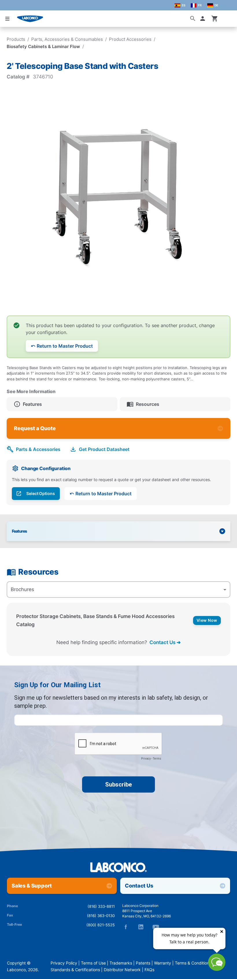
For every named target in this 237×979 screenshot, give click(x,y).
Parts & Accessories (38, 449)
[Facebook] (125, 926)
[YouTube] (155, 926)
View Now (207, 620)
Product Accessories (130, 39)
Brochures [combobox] (22, 589)
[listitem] (62, 404)
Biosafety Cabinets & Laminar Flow (43, 46)
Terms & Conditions (193, 963)
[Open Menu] (7, 18)
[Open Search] (193, 18)
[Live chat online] (216, 969)
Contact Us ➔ (165, 642)
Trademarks (121, 963)
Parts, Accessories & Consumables (67, 39)
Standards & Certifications (75, 969)
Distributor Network (122, 969)
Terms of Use (93, 963)
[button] (204, 18)
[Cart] (215, 18)
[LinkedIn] (140, 926)
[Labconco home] (118, 867)
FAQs (149, 969)
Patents (143, 963)
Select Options (40, 493)
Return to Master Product (65, 346)
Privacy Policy (64, 963)
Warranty (162, 963)
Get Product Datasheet (104, 449)
